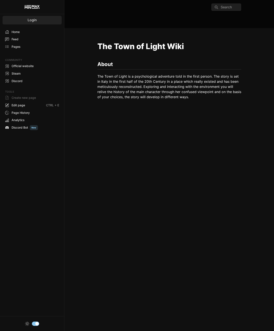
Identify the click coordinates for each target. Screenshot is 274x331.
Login (32, 20)
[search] (226, 7)
